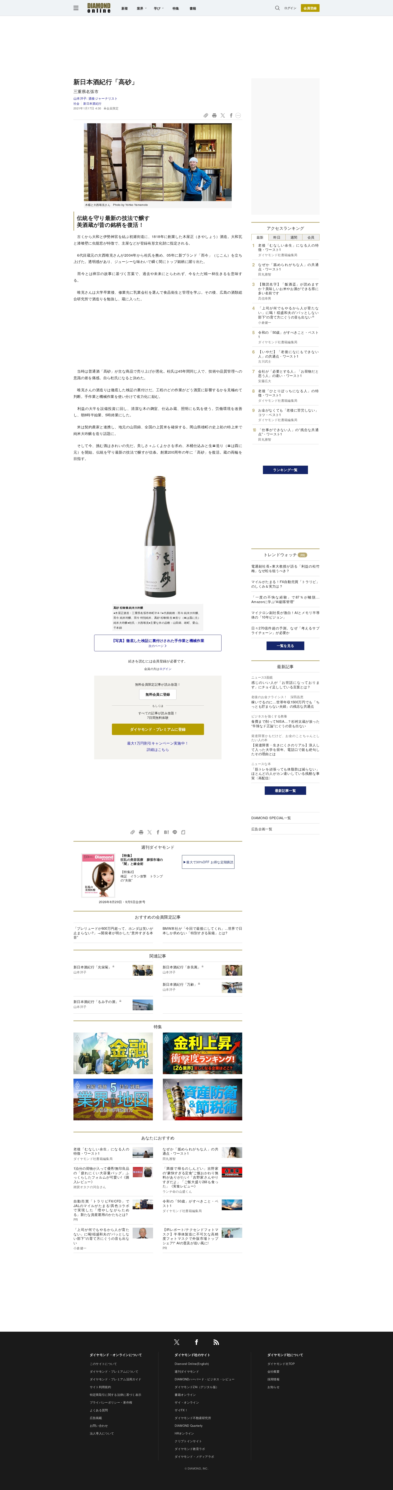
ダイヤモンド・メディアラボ (194, 1456)
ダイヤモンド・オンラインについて (116, 1354)
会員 (311, 237)
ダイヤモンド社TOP (281, 1363)
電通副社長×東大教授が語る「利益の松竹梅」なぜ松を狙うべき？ (285, 568)
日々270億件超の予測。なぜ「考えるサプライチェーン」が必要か (285, 630)
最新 (260, 237)
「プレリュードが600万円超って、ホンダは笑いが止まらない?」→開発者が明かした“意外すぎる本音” (113, 932)
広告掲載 (96, 1418)
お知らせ (273, 1387)
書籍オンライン (185, 1394)
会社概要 (273, 1371)
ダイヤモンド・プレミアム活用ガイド (115, 1379)
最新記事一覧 (285, 790)
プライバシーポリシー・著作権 (111, 1402)
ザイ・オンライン (187, 1402)
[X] (177, 1343)
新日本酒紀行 (92, 103)
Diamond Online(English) (192, 1363)
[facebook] (196, 1343)
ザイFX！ (181, 1410)
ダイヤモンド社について (285, 1354)
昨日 (276, 237)
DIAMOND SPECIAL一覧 (271, 817)
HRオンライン (184, 1433)
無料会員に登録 (158, 694)
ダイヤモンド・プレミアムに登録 (158, 729)
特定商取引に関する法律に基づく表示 (115, 1394)
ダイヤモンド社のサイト (193, 1354)
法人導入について (102, 1433)
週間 (293, 237)
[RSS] (216, 1343)
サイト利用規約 (100, 1387)
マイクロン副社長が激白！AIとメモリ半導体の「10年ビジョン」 (285, 614)
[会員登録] (310, 8)
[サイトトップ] (99, 8)
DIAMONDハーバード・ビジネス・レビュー (204, 1379)
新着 (124, 8)
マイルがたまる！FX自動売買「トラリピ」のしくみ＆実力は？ (285, 583)
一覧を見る (285, 645)
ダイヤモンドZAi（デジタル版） (197, 1387)
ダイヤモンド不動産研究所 (193, 1418)
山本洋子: (95, 98)
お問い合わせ (99, 1425)
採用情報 (273, 1379)
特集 (176, 8)
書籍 (193, 8)
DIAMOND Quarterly (189, 1425)
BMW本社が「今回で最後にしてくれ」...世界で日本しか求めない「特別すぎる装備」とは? (202, 930)
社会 (76, 103)
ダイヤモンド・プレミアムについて (114, 1371)
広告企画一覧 (261, 828)
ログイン (290, 7)
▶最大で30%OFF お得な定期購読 (208, 862)
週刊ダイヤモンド (187, 1371)
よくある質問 (99, 1410)
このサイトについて (103, 1363)
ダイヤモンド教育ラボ (190, 1449)
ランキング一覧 (285, 469)
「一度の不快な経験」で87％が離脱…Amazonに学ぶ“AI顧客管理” (285, 599)
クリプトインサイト (188, 1441)
